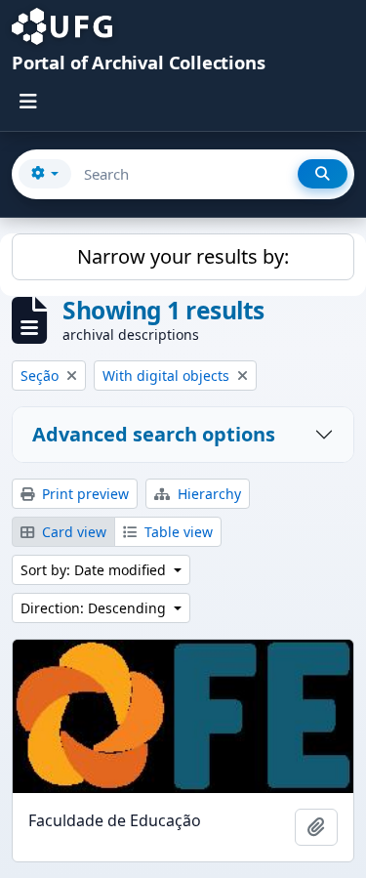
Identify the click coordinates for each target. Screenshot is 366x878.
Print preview (83, 493)
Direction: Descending (95, 608)
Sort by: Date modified (95, 570)
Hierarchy (207, 493)
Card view (72, 532)
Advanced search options (153, 434)
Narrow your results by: (183, 256)
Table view (177, 532)
